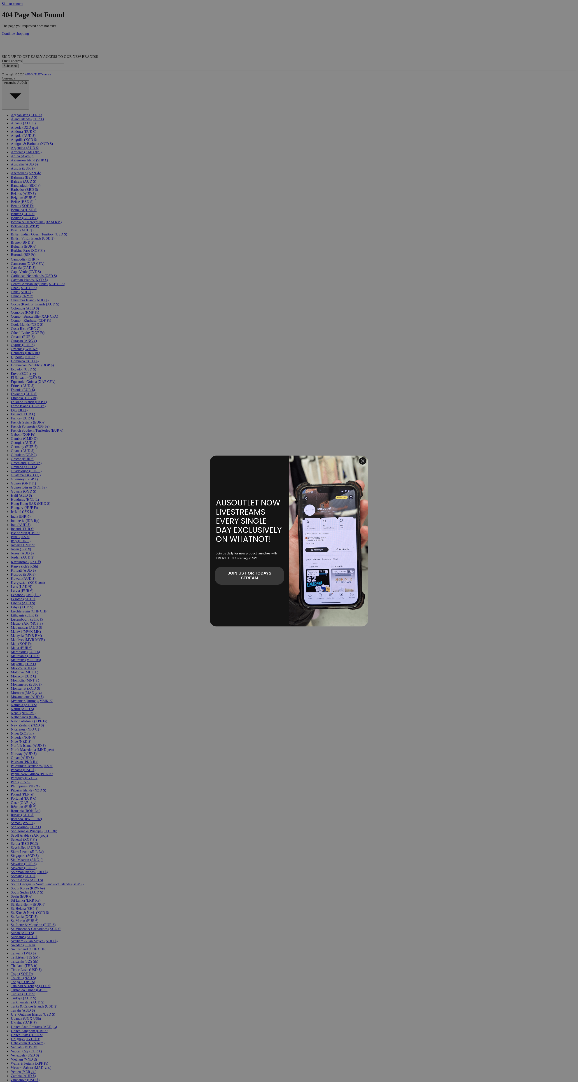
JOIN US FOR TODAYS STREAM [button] (249, 575)
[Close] (362, 461)
